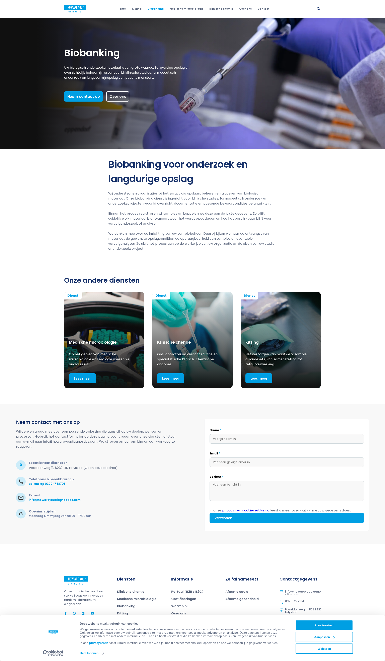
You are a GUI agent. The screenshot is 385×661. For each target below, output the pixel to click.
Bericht (217, 477)
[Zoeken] (318, 9)
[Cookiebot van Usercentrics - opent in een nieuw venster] (53, 653)
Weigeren (324, 648)
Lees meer (82, 378)
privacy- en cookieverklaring (246, 510)
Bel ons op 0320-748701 (47, 484)
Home (122, 8)
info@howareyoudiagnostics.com (55, 500)
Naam (215, 430)
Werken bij (179, 606)
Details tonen (89, 653)
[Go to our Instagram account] (72, 614)
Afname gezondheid (242, 599)
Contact (263, 8)
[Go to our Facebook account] (66, 614)
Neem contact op (83, 96)
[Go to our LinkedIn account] (81, 614)
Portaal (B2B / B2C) (187, 591)
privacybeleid (98, 643)
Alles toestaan (324, 625)
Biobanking (156, 8)
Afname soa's (236, 591)
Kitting (137, 8)
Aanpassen (322, 637)
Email (215, 453)
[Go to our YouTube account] (90, 614)
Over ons (245, 8)
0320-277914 (294, 601)
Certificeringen (183, 599)
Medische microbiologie (186, 8)
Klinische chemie (221, 8)
